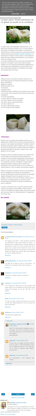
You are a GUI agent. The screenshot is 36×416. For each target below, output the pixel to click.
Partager (4, 227)
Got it (23, 14)
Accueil (18, 394)
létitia (6, 298)
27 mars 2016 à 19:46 (22, 355)
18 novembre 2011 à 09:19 (18, 273)
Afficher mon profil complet (7, 414)
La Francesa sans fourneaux (13, 236)
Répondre (8, 255)
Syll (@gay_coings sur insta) (18, 324)
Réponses (10, 321)
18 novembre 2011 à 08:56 (24, 261)
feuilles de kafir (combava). (23, 54)
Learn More (15, 14)
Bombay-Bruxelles (10, 261)
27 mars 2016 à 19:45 (22, 340)
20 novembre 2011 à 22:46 (16, 298)
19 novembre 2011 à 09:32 (18, 283)
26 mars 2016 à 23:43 (17, 312)
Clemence (8, 273)
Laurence (8, 283)
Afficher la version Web (18, 397)
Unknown (8, 312)
